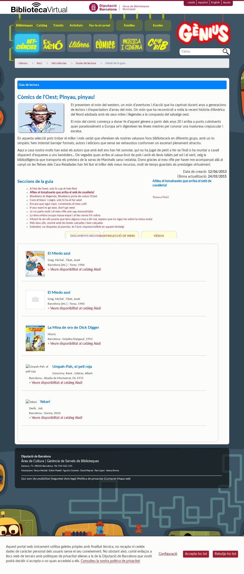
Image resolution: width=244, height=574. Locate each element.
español (203, 2)
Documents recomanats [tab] (84, 235)
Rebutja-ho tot (225, 554)
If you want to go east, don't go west (52, 207)
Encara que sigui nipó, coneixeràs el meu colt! (58, 203)
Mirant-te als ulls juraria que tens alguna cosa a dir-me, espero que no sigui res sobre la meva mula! (91, 219)
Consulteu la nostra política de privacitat (110, 561)
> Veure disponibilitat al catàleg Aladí (74, 269)
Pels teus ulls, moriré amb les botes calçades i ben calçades (66, 222)
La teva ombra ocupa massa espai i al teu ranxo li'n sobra (65, 215)
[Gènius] (203, 31)
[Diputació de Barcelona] (119, 7)
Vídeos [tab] (159, 235)
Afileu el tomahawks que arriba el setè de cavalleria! (62, 192)
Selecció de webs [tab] (121, 235)
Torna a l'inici (160, 197)
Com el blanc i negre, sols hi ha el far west (56, 200)
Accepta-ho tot (196, 554)
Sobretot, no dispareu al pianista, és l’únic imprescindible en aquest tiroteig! (77, 226)
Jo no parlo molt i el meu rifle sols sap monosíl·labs (61, 211)
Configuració (168, 554)
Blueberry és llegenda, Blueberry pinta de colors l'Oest (63, 196)
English (215, 2)
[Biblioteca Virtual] (39, 7)
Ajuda (226, 2)
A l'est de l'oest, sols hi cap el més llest (53, 188)
